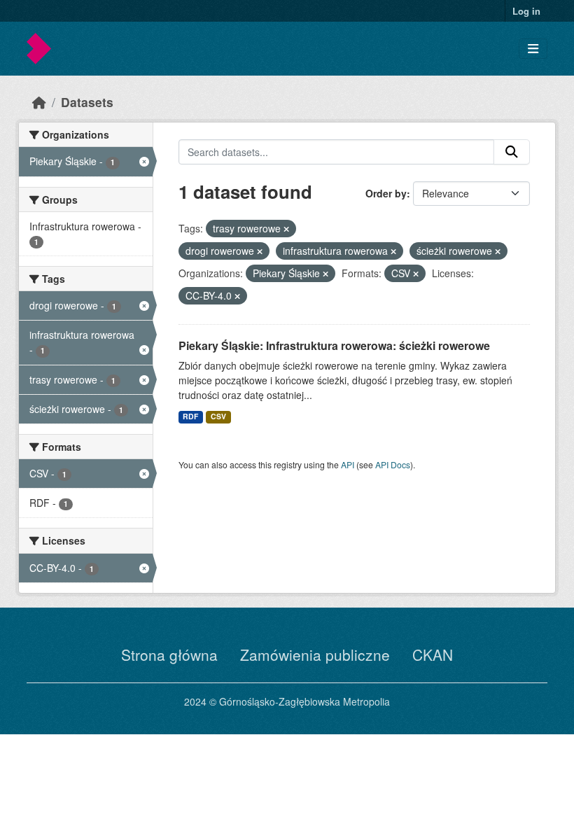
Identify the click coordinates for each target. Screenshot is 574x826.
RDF (190, 416)
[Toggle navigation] (533, 48)
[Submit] (511, 151)
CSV (218, 416)
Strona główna (169, 654)
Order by (386, 193)
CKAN (432, 654)
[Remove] (286, 228)
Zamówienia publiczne (315, 654)
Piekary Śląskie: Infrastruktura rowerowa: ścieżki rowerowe (334, 345)
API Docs (392, 464)
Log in (526, 11)
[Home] (39, 102)
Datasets (87, 102)
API (347, 464)
